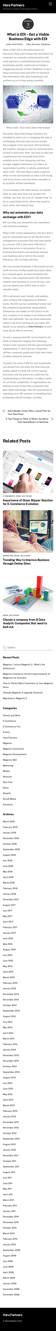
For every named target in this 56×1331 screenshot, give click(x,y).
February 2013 (10, 1111)
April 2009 (8, 1272)
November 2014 (11, 999)
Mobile (6, 771)
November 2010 (11, 1222)
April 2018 (8, 877)
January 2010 (9, 1244)
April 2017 (8, 921)
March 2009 (9, 1278)
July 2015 (7, 955)
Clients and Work (11, 715)
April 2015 (8, 972)
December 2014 (11, 994)
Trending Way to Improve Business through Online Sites (26, 561)
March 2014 (9, 1038)
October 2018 (10, 844)
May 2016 (7, 944)
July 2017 (7, 910)
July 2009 (8, 1261)
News (18, 496)
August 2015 (9, 949)
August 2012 (9, 1144)
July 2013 (7, 1083)
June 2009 (8, 1266)
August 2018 (9, 855)
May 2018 (7, 871)
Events (6, 732)
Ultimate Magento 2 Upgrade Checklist (23, 692)
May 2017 (7, 916)
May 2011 (7, 1189)
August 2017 (9, 905)
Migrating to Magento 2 (15, 698)
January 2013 (9, 1116)
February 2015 (10, 983)
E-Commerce (9, 496)
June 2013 (8, 1088)
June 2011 (7, 1183)
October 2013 (10, 1066)
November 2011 (10, 1155)
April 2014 (8, 1033)
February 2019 (10, 827)
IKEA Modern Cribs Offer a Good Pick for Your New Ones (29, 412)
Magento (7, 743)
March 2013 (9, 1105)
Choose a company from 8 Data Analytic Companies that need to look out (25, 623)
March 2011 (8, 1200)
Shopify (7, 793)
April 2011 (8, 1194)
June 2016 (8, 938)
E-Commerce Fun (12, 726)
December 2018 (11, 838)
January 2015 (9, 988)
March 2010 (9, 1233)
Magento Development (14, 754)
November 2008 (11, 1294)
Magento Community (13, 749)
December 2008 (11, 1289)
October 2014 (10, 1005)
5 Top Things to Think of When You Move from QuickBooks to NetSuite (27, 420)
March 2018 (9, 882)
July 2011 (7, 1177)
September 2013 (11, 1072)
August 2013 (9, 1077)
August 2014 (9, 1016)
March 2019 (9, 821)
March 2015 (9, 977)
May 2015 (7, 966)
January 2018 (9, 894)
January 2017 (9, 933)
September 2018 (11, 849)
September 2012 (11, 1138)
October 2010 (10, 1228)
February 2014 (10, 1044)
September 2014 (11, 1010)
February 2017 (10, 927)
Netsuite (7, 776)
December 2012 (11, 1122)
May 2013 (7, 1094)
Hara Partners (14, 44)
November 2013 (11, 1061)
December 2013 (11, 1055)
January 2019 (9, 832)
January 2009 (9, 1283)
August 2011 (9, 1172)
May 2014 (7, 1027)
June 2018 (8, 866)
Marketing (8, 556)
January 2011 (9, 1211)
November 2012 (11, 1127)
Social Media (9, 799)
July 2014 (7, 1022)
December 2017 (11, 899)
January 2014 (9, 1049)
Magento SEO (10, 760)
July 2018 (7, 860)
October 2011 (9, 1161)
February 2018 (10, 888)
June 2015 (8, 960)
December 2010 (11, 1216)
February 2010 (10, 1239)
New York (8, 782)
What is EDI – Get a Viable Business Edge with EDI (28, 36)
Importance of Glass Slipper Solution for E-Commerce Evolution (28, 502)
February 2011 (10, 1205)
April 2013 (8, 1100)
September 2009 (11, 1250)
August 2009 (9, 1255)
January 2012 (9, 1150)
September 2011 (11, 1166)
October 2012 (10, 1133)
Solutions (45, 44)
